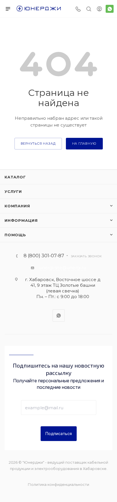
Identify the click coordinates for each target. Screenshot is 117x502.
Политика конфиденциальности (58, 484)
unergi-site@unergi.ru (62, 267)
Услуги (13, 191)
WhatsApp (110, 9)
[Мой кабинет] (99, 9)
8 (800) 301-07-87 (44, 256)
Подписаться (58, 433)
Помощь (15, 235)
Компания (17, 206)
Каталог (15, 177)
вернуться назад (38, 143)
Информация (21, 220)
